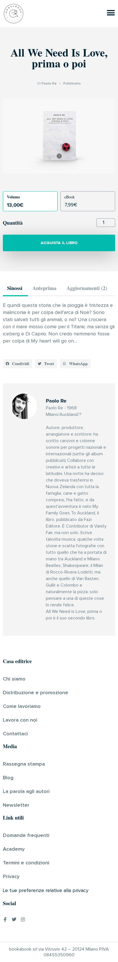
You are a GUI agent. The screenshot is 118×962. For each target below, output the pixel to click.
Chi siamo (14, 679)
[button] (17, 363)
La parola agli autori (26, 791)
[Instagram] (23, 919)
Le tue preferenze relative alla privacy (45, 890)
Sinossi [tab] (14, 288)
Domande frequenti (26, 835)
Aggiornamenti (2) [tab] (86, 288)
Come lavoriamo (22, 706)
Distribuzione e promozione (35, 692)
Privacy (11, 876)
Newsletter (16, 805)
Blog (8, 777)
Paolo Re (49, 83)
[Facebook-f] (5, 919)
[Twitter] (14, 919)
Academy (14, 849)
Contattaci (15, 733)
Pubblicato (72, 83)
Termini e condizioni (26, 863)
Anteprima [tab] (44, 288)
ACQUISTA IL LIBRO (59, 242)
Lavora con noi (20, 720)
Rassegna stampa (24, 764)
